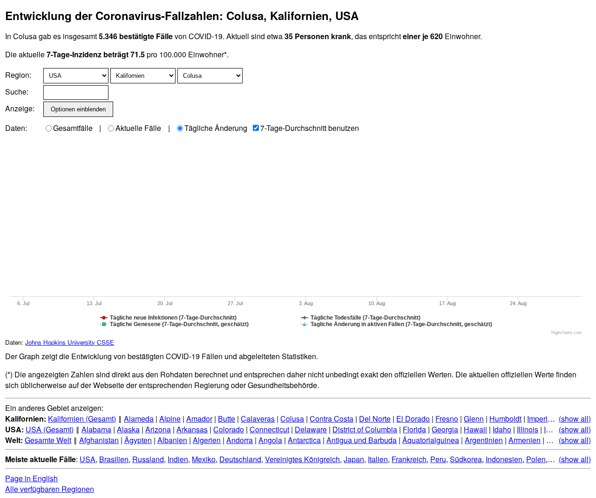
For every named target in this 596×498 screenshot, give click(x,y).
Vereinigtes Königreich (302, 459)
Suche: (16, 91)
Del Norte (375, 418)
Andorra (239, 440)
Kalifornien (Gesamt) (82, 418)
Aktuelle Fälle (138, 128)
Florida (414, 429)
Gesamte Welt (48, 440)
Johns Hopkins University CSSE (69, 342)
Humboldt (505, 418)
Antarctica (304, 440)
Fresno (446, 418)
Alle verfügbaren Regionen (49, 489)
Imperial (540, 418)
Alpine (170, 418)
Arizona (158, 429)
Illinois (527, 429)
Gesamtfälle (73, 128)
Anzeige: (19, 108)
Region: (18, 74)
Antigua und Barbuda (361, 440)
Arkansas (192, 429)
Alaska (128, 429)
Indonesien (504, 459)
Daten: (16, 128)
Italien (378, 459)
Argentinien (484, 440)
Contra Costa (331, 418)
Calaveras (258, 418)
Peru (438, 459)
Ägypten (138, 440)
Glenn (474, 418)
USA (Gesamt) (50, 429)
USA (87, 459)
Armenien (524, 440)
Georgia (445, 429)
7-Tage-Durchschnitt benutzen (309, 128)
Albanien (172, 440)
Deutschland (240, 459)
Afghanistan (99, 440)
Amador (199, 418)
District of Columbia (364, 429)
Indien (178, 459)
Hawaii (475, 429)
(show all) (575, 418)
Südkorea (466, 459)
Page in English (31, 478)
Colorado (228, 429)
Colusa (292, 418)
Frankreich (409, 459)
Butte (226, 418)
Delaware (311, 429)
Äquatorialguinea (430, 440)
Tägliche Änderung (215, 128)
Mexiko (204, 459)
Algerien (207, 440)
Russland (148, 459)
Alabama (96, 429)
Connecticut (269, 429)
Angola (270, 440)
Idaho (502, 429)
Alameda (139, 418)
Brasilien (114, 459)
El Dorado (413, 418)
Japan (354, 459)
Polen (536, 459)
